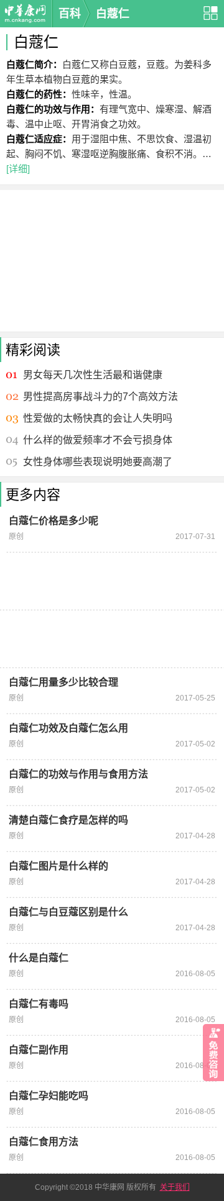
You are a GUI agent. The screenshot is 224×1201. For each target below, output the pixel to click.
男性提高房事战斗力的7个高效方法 (100, 396)
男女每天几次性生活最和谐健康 (92, 374)
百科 (69, 13)
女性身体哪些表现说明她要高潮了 (97, 461)
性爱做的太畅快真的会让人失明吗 (97, 418)
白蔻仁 (112, 13)
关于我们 (175, 1187)
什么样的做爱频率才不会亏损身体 (97, 440)
